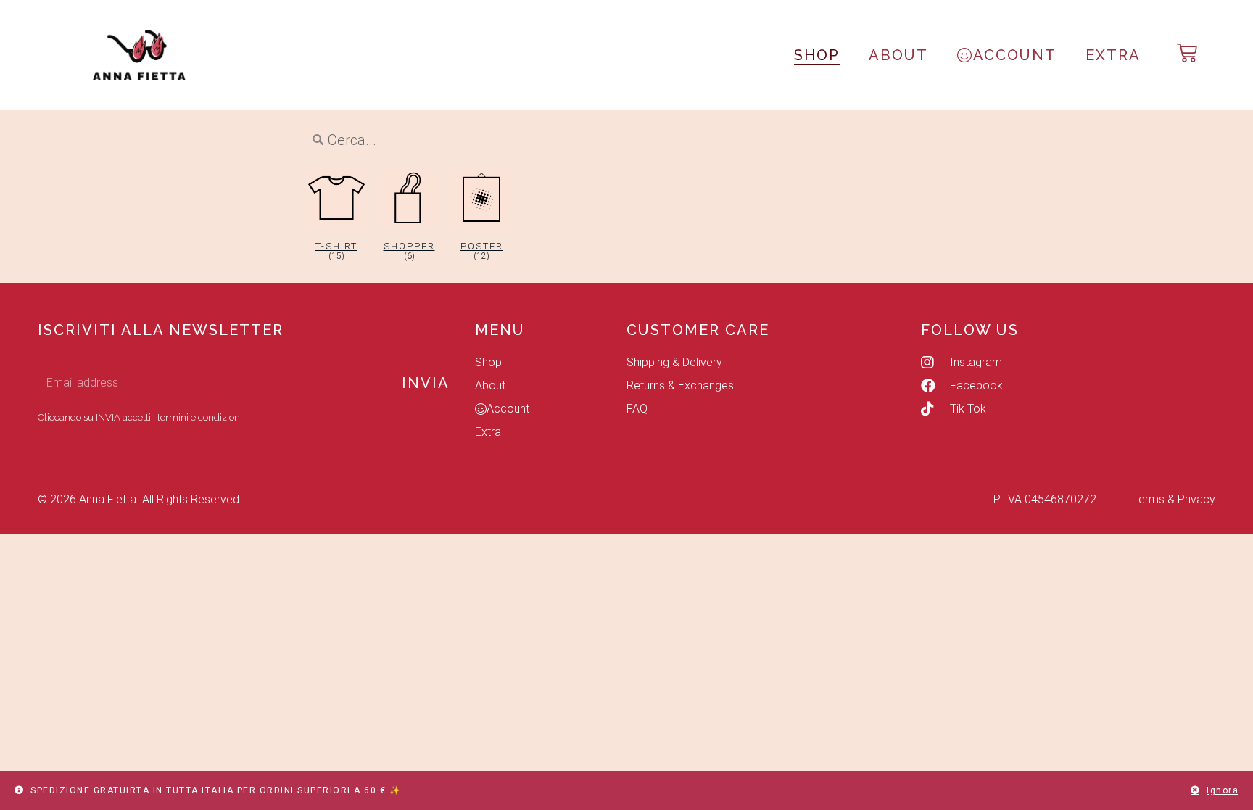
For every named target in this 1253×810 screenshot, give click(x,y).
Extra (1113, 55)
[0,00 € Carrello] (1187, 53)
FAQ (637, 409)
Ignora (1222, 790)
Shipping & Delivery (674, 362)
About (898, 55)
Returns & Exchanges (680, 385)
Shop (817, 55)
